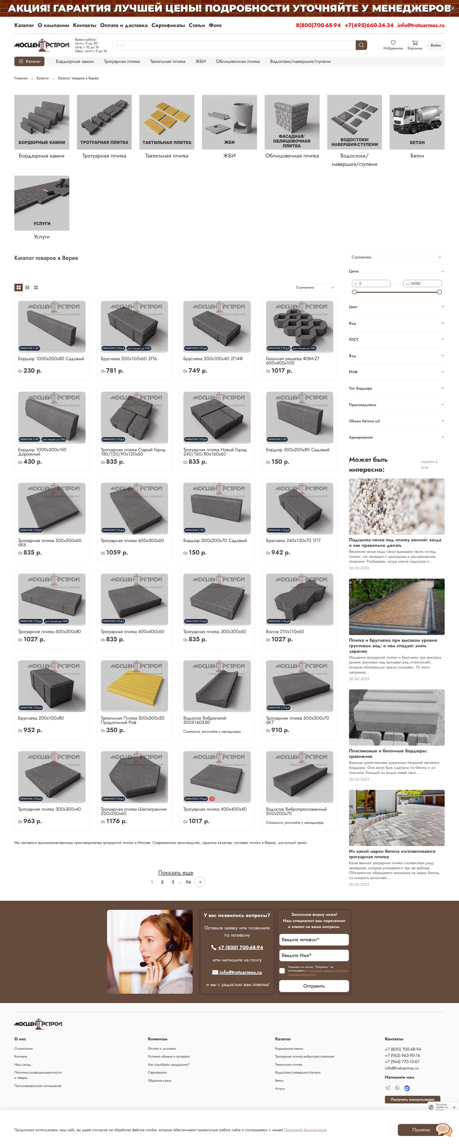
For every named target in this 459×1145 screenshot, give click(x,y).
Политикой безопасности (305, 1130)
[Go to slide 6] (64, 350)
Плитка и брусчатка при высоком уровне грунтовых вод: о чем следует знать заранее (393, 645)
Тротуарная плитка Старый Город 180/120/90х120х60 (133, 451)
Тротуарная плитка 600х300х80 (49, 631)
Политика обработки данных (442, 1107)
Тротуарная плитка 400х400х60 (132, 631)
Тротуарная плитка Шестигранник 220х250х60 (134, 811)
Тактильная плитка (167, 61)
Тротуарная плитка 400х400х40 (215, 809)
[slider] (354, 292)
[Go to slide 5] (56, 350)
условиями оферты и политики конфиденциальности (318, 972)
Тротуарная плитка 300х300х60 (214, 631)
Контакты (84, 25)
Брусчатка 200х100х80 (41, 718)
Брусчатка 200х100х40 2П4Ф (213, 358)
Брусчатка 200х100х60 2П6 (129, 358)
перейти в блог (429, 464)
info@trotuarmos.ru (421, 25)
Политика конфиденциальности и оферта (38, 1075)
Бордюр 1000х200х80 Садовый (51, 358)
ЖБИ (201, 61)
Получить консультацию (412, 1099)
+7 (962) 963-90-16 (402, 1055)
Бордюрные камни (75, 61)
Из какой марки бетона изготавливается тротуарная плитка (392, 854)
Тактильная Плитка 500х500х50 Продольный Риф (132, 720)
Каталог (24, 25)
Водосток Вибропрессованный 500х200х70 (296, 811)
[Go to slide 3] (205, 709)
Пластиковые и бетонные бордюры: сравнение (388, 753)
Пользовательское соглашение (37, 1085)
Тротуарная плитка (122, 61)
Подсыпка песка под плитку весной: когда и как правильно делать (395, 542)
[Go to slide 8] (80, 350)
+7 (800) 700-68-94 (240, 947)
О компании (53, 25)
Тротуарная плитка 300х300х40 (49, 809)
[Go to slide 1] (118, 709)
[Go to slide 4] (48, 350)
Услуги (280, 1088)
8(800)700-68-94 (318, 25)
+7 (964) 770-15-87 (402, 1061)
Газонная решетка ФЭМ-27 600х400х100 (292, 360)
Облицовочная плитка (238, 61)
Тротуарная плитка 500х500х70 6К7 (297, 720)
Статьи (197, 25)
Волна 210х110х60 (285, 631)
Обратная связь (160, 1080)
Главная (20, 78)
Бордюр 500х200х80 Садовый (297, 449)
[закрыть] (454, 1107)
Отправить (314, 985)
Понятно (421, 1129)
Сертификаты (168, 25)
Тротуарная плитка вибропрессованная (304, 1056)
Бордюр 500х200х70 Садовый (215, 540)
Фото (215, 25)
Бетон (279, 1080)
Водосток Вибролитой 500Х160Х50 (204, 720)
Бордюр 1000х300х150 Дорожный (42, 451)
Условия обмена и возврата (169, 1056)
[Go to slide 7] (72, 350)
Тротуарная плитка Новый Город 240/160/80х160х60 (215, 451)
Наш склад (22, 1064)
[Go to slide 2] (68, 441)
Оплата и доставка (124, 25)
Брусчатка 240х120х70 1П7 (293, 540)
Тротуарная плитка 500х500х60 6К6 (50, 542)
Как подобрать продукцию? (169, 1064)
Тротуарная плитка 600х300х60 (132, 540)
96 (188, 882)
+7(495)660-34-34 (369, 25)
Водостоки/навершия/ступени (300, 61)
